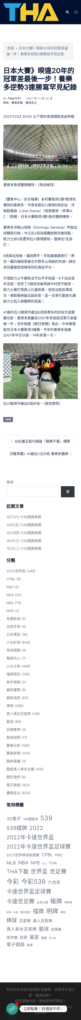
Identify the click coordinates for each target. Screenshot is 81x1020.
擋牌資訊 (13, 674)
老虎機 (11, 937)
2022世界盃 (15, 571)
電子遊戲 (13, 785)
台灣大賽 (42, 902)
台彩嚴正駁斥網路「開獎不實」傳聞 (42, 441)
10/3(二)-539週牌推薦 (23, 548)
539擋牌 (16, 828)
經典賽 (56, 929)
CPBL (10, 579)
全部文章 (13, 626)
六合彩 (54, 882)
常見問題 (13, 650)
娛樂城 (68, 902)
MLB (10, 595)
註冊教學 (13, 729)
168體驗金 (30, 819)
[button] (67, 12)
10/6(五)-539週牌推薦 (23, 525)
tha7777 (14, 98)
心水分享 (13, 666)
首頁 (10, 48)
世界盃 (39, 871)
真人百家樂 (42, 920)
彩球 (8, 912)
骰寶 (30, 945)
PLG (44, 863)
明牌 (52, 911)
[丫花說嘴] (31, 12)
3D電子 (13, 818)
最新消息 (13, 698)
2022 (36, 828)
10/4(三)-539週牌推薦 (23, 541)
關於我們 (13, 777)
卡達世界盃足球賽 (28, 891)
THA (53, 863)
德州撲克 (25, 912)
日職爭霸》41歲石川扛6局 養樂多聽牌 (39, 454)
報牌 (56, 901)
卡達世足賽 (20, 901)
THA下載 (17, 871)
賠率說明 (13, 737)
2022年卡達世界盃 (30, 837)
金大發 (52, 938)
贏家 (34, 937)
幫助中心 (13, 658)
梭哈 (63, 912)
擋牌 (38, 911)
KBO (9, 587)
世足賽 (58, 871)
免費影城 (13, 619)
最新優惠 (13, 690)
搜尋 (9, 482)
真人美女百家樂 (18, 714)
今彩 (12, 881)
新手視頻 (13, 682)
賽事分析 (13, 745)
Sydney (41, 1012)
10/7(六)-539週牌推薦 (23, 517)
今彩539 (33, 881)
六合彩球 (13, 642)
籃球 (9, 721)
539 (46, 818)
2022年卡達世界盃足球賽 (38, 846)
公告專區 (13, 634)
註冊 (23, 937)
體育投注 (31, 102)
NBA (10, 603)
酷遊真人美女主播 (20, 769)
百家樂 (25, 920)
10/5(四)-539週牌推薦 (23, 533)
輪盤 (44, 937)
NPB (8, 419)
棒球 (6, 102)
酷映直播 (13, 761)
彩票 (15, 912)
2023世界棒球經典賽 (22, 855)
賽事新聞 (17, 102)
